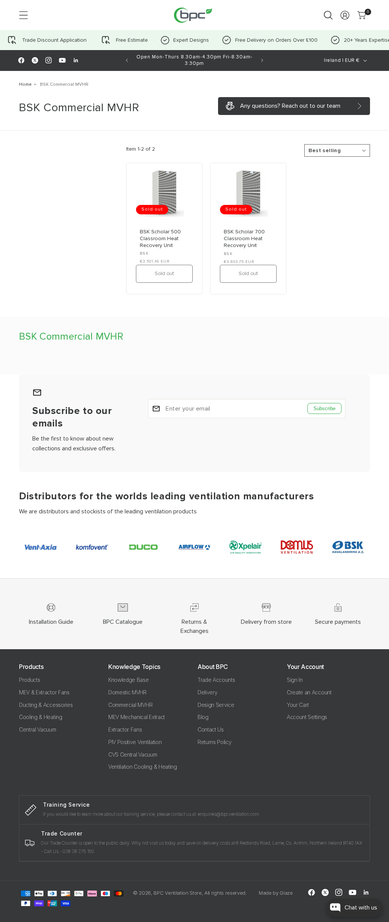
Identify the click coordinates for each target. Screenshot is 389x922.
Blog (203, 717)
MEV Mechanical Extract (136, 717)
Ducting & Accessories (46, 705)
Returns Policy (215, 742)
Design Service (216, 705)
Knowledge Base (128, 680)
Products (29, 680)
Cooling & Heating (40, 717)
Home (25, 84)
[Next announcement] (262, 60)
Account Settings (307, 717)
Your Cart (298, 705)
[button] (23, 15)
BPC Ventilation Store (177, 893)
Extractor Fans (125, 729)
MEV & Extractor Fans (44, 692)
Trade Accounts (216, 680)
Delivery (207, 692)
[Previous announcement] (127, 60)
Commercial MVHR (130, 705)
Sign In (295, 680)
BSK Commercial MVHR (64, 84)
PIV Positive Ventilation (134, 742)
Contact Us (211, 729)
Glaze (286, 893)
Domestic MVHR (127, 692)
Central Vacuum (37, 729)
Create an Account (309, 692)
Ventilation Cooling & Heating (142, 766)
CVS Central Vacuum (132, 754)
